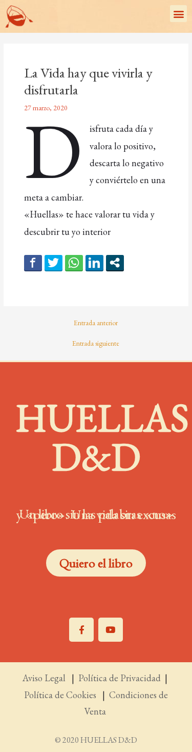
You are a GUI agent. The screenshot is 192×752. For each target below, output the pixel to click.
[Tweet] (53, 262)
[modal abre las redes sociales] (115, 262)
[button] (178, 13)
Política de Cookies (62, 695)
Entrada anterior (96, 323)
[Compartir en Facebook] (33, 262)
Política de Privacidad (119, 678)
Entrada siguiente (95, 343)
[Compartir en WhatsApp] (74, 262)
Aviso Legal (45, 678)
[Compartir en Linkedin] (94, 262)
